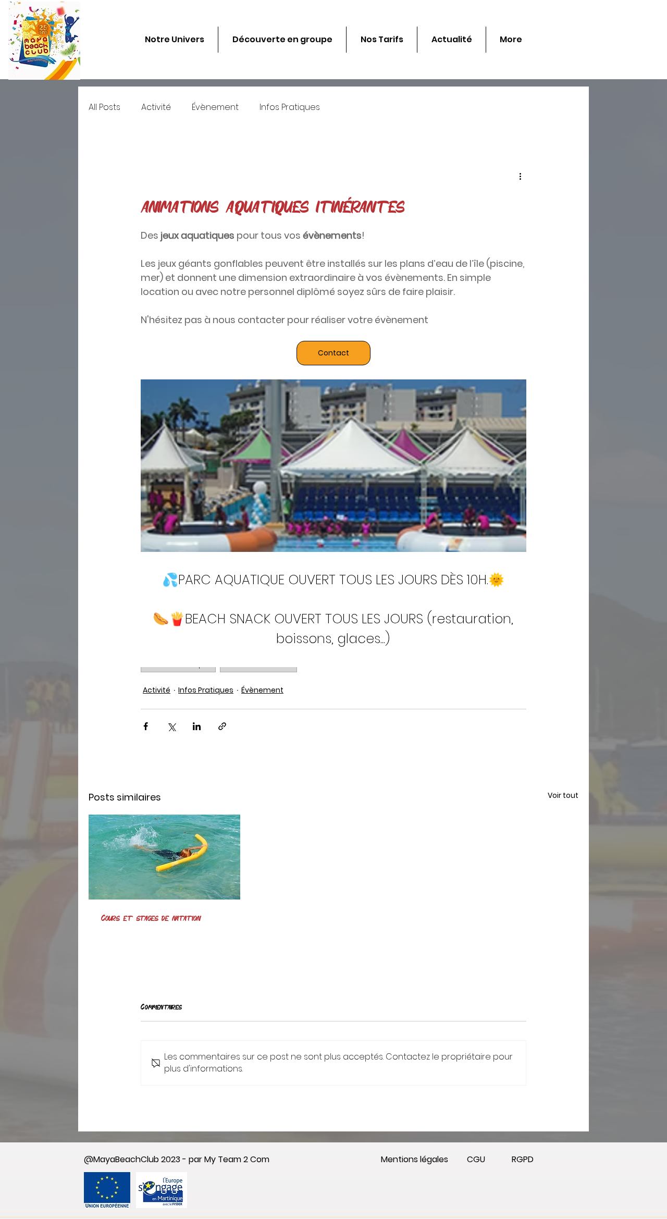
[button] (550, 541)
